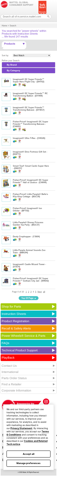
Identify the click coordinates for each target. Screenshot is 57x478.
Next (40, 292)
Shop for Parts (11, 306)
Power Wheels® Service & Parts (23, 335)
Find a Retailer (11, 384)
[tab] (28, 64)
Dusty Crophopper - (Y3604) (26, 236)
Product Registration (15, 321)
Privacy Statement (21, 428)
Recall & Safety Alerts (16, 328)
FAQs (5, 343)
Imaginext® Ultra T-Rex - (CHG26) (29, 138)
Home (4, 25)
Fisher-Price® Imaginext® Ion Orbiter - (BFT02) (27, 209)
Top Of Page (27, 298)
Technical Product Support (20, 350)
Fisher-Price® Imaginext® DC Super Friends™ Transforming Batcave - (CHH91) (30, 124)
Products (9, 43)
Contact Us (9, 365)
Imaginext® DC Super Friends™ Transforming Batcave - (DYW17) (28, 108)
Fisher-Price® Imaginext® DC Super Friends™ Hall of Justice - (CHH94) (30, 181)
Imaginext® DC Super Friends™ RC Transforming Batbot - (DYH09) (30, 94)
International (10, 372)
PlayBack (8, 357)
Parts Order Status (14, 378)
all (44, 292)
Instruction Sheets (14, 313)
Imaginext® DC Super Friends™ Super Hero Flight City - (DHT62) (28, 80)
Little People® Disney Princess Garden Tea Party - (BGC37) (28, 223)
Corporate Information (16, 390)
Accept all (28, 454)
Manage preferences (28, 463)
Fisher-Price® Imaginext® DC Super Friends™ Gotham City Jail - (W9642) (31, 279)
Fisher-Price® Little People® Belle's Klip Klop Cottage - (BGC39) (30, 195)
